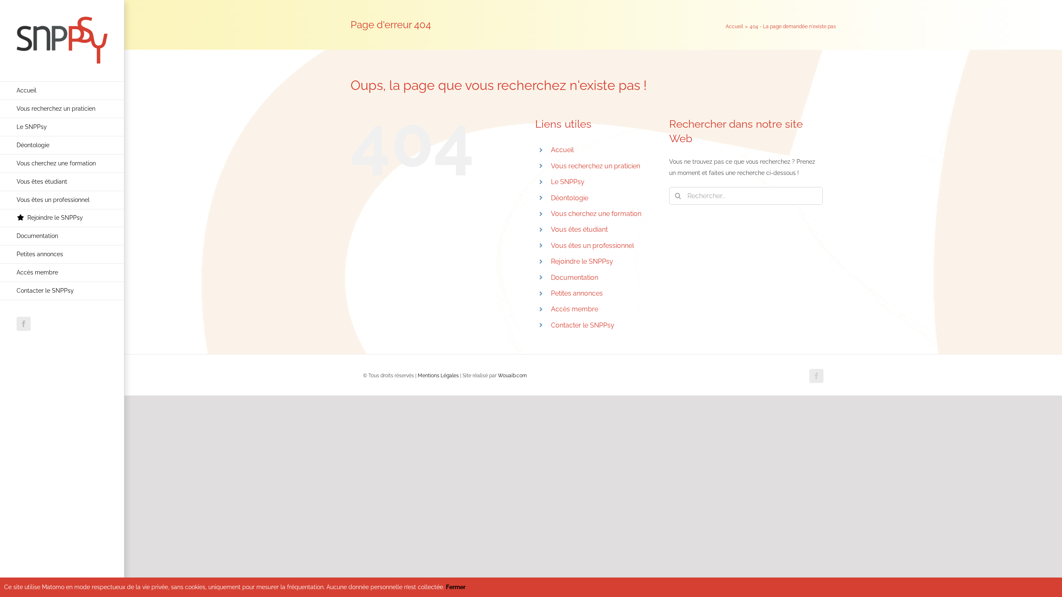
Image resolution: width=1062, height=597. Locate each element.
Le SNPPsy (568, 182)
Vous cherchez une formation (596, 214)
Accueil (562, 150)
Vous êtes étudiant (579, 229)
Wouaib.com (512, 376)
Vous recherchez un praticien (595, 166)
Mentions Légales (438, 376)
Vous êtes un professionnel (592, 246)
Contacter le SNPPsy (582, 325)
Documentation (574, 278)
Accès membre (574, 309)
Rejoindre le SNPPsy (582, 261)
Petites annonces (577, 293)
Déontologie (569, 198)
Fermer (455, 587)
